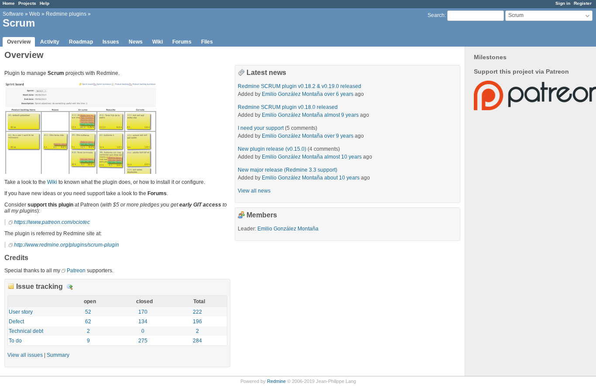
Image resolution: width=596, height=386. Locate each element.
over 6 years (338, 94)
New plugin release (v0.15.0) (272, 149)
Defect (16, 321)
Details (69, 287)
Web (34, 14)
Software (13, 14)
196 (197, 321)
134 (142, 321)
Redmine (276, 381)
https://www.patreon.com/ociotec (52, 222)
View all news (254, 191)
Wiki (157, 42)
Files (207, 42)
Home (9, 3)
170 (142, 312)
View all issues (25, 355)
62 (88, 321)
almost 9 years (341, 115)
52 (88, 312)
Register (583, 3)
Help (44, 3)
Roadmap (81, 42)
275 (142, 341)
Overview (19, 42)
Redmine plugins (66, 14)
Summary (58, 355)
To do (15, 341)
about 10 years (342, 178)
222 (197, 312)
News (136, 42)
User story (21, 312)
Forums (182, 42)
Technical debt (26, 331)
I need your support (261, 128)
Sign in (562, 3)
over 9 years (338, 136)
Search (436, 15)
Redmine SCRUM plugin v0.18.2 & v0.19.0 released (299, 86)
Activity (49, 42)
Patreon (76, 270)
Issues (111, 42)
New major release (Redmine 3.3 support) (287, 170)
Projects (27, 3)
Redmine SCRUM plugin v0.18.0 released (288, 107)
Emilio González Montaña (292, 94)
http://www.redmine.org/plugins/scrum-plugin (66, 245)
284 (197, 341)
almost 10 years (343, 157)
